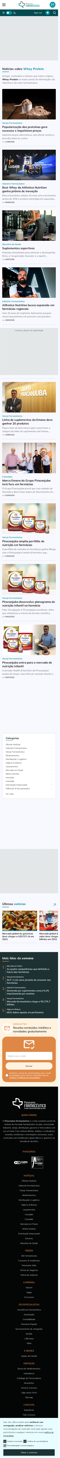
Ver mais (10, 794)
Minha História (12, 774)
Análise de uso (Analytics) (37, 1441)
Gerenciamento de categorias (28, 1329)
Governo (29, 1238)
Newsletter (29, 1383)
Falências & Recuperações (18, 788)
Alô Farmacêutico (29, 1256)
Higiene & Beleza (13, 763)
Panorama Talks (29, 1265)
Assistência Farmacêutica (29, 1309)
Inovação (10, 777)
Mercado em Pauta (14, 770)
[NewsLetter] (52, 4)
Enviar (29, 1066)
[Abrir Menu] (7, 4)
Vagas (29, 1292)
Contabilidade (29, 1319)
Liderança (29, 1338)
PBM (29, 1343)
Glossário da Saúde (29, 1243)
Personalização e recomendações (20, 1445)
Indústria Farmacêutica (16, 748)
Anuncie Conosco (29, 1388)
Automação (29, 1314)
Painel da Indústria (29, 1275)
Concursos (29, 1297)
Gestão (29, 1333)
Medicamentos (12, 755)
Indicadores (29, 1373)
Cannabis (10, 781)
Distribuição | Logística (16, 759)
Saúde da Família (29, 1356)
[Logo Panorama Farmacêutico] (29, 4)
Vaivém (29, 1287)
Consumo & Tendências (29, 1260)
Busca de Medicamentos (29, 1368)
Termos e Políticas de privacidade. (24, 1077)
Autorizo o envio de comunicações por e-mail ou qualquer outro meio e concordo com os (29, 1075)
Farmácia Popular (29, 1324)
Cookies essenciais (14, 1441)
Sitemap (29, 1397)
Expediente (29, 1410)
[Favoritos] (47, 12)
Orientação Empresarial (16, 785)
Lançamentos (12, 766)
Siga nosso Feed (29, 1392)
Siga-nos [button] (38, 12)
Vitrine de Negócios (29, 1270)
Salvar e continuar (29, 1452)
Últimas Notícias (13, 744)
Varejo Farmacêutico (15, 752)
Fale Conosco (29, 1415)
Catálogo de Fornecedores (29, 1378)
